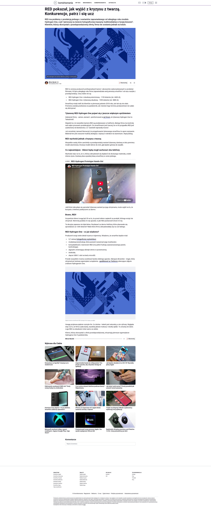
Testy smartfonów (57, 487)
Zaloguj (150, 2)
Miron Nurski (52, 82)
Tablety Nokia (83, 481)
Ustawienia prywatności (131, 493)
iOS (106, 476)
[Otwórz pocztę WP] (139, 2)
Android (107, 474)
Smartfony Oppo (57, 485)
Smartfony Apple (57, 474)
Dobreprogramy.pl (100, 2)
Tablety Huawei (83, 478)
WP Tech (77, 2)
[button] (144, 3)
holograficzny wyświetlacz (86, 239)
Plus (133, 479)
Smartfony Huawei (57, 478)
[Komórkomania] (66, 3)
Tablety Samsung (83, 476)
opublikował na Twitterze (108, 261)
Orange (133, 474)
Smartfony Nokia (57, 481)
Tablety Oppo (82, 485)
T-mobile (134, 478)
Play (133, 476)
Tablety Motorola (83, 479)
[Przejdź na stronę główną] (55, 4)
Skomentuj (124, 83)
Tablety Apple (83, 474)
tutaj (84, 504)
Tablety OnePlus (83, 483)
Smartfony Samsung (58, 476)
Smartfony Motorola (57, 479)
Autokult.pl (112, 2)
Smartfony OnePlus (57, 483)
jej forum (107, 117)
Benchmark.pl (87, 2)
